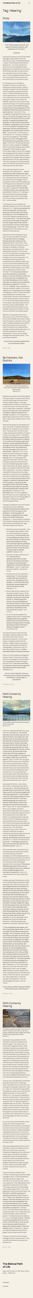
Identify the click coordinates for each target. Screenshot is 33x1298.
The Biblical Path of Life (11, 3)
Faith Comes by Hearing (12, 695)
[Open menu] (29, 3)
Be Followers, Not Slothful (13, 359)
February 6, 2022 (7, 993)
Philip (6, 18)
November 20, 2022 (8, 684)
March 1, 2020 (7, 1247)
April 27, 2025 (6, 348)
